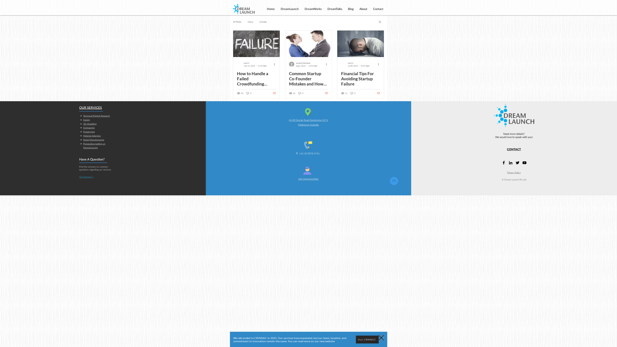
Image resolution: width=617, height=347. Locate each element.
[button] (381, 338)
